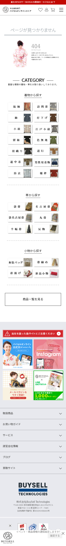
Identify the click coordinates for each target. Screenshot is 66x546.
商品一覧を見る (33, 299)
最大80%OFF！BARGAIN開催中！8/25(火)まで (33, 2)
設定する (55, 536)
